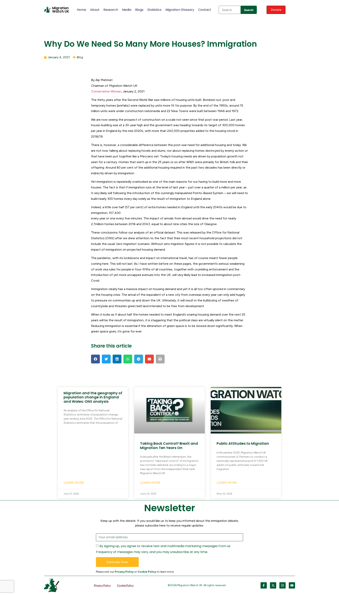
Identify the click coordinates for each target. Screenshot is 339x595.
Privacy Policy (124, 571)
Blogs (139, 9)
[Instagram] (282, 585)
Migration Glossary (179, 9)
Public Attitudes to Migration (243, 443)
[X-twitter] (273, 585)
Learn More (74, 483)
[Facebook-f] (264, 585)
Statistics (154, 9)
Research (110, 9)
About (94, 9)
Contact (204, 9)
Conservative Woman (106, 91)
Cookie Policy (147, 571)
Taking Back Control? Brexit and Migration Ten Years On (169, 445)
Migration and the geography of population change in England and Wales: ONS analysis (93, 397)
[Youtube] (292, 585)
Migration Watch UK (60, 10)
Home (81, 9)
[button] (95, 359)
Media (126, 9)
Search (248, 10)
